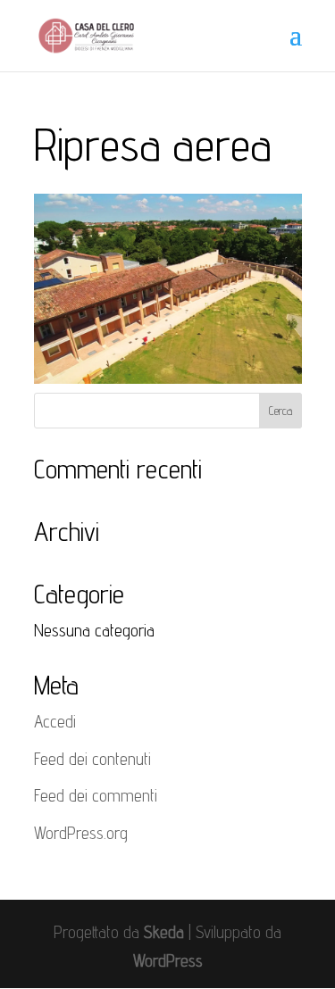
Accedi (55, 721)
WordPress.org (81, 833)
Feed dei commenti (95, 795)
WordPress (168, 960)
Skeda (164, 932)
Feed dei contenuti (92, 759)
